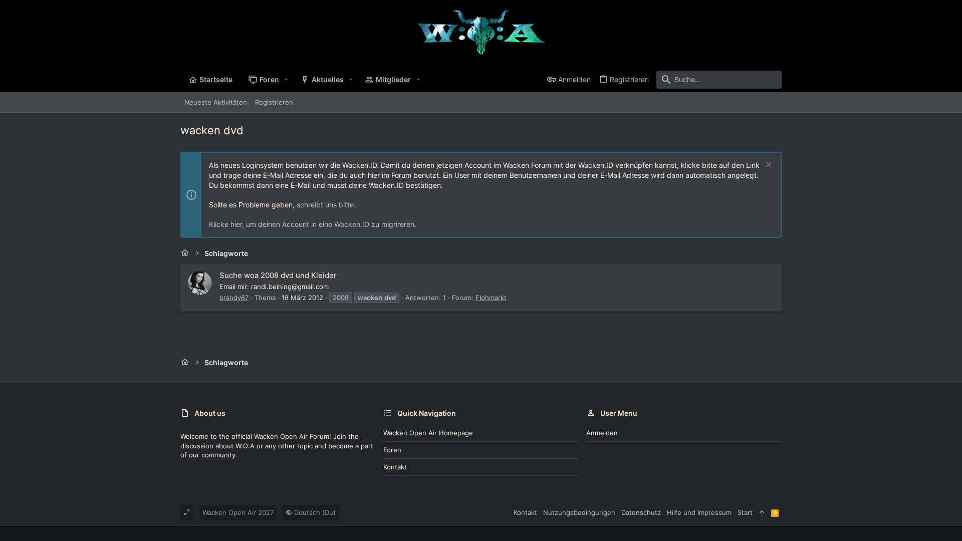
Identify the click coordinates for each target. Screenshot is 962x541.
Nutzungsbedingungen (579, 512)
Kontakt (395, 467)
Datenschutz (641, 512)
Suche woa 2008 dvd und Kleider (278, 275)
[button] (286, 79)
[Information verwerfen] (767, 165)
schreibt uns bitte (325, 204)
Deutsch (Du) (314, 512)
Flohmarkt (491, 298)
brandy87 (234, 298)
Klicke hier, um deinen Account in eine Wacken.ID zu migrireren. (312, 224)
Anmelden (602, 433)
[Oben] (762, 512)
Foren (392, 450)
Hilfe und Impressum (699, 512)
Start (745, 512)
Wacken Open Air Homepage (428, 433)
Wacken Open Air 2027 (238, 512)
